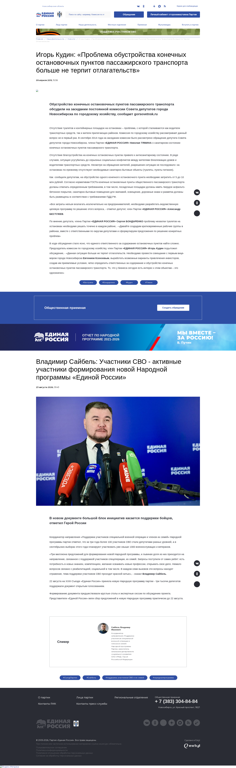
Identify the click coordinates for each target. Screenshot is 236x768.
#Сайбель (91, 678)
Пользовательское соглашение (51, 747)
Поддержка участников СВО (118, 32)
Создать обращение (173, 307)
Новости (71, 39)
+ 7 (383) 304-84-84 (176, 701)
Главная (39, 39)
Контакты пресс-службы (91, 703)
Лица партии (61, 25)
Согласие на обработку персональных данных (59, 756)
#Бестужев (88, 282)
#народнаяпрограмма (163, 678)
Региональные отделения (131, 697)
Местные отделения (117, 25)
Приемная (142, 25)
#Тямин (149, 282)
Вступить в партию (190, 25)
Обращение (129, 14)
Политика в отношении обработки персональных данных (64, 753)
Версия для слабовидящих (187, 6)
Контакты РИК (47, 703)
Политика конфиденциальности (52, 750)
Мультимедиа (164, 25)
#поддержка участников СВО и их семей (125, 678)
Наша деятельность (87, 25)
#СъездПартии (70, 678)
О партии (40, 25)
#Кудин (129, 282)
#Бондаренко (108, 282)
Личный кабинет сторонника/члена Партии (173, 14)
